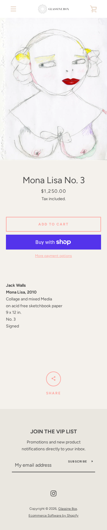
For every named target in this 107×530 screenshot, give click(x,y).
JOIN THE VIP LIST (53, 431)
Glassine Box (67, 509)
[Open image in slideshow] (53, 89)
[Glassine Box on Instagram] (53, 493)
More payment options (53, 256)
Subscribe (77, 461)
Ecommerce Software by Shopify (53, 515)
